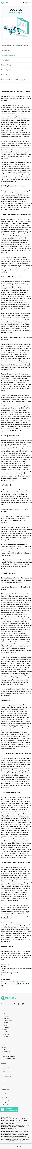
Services (3, 1010)
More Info (3, 1094)
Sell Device (4, 1063)
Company (3, 1041)
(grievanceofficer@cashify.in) (8, 1128)
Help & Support (5, 1080)
